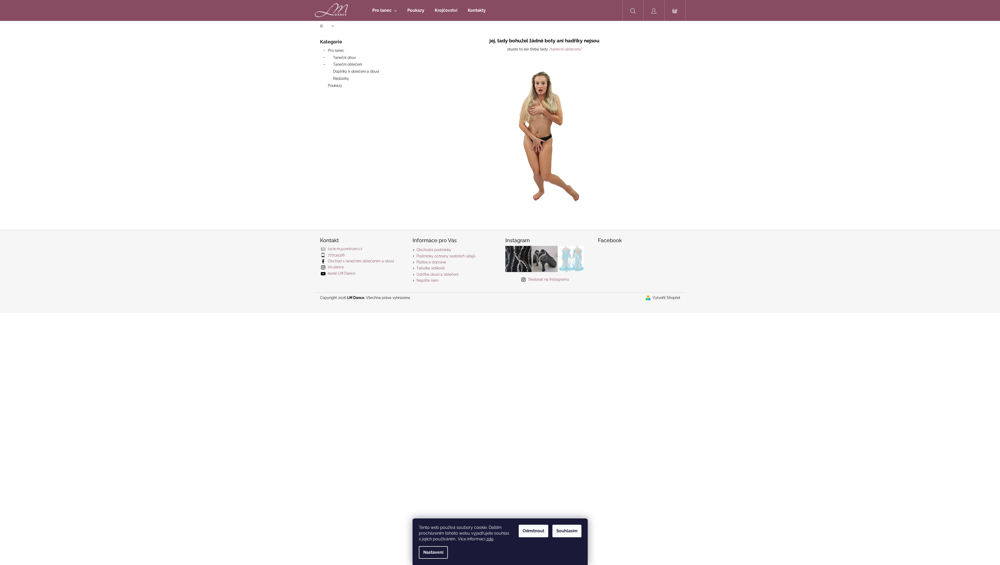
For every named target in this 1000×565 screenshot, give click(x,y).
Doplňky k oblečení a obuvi (356, 71)
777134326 (336, 255)
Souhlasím (567, 530)
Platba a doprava (431, 262)
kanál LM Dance (341, 273)
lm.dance (336, 267)
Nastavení (433, 552)
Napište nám (427, 280)
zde (489, 538)
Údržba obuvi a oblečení (437, 274)
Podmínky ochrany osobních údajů (445, 256)
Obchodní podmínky (433, 250)
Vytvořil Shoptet (666, 298)
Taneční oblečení (347, 64)
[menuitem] (384, 10)
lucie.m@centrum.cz (345, 249)
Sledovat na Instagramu (548, 279)
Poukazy (335, 85)
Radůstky (341, 78)
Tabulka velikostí (430, 268)
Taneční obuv (344, 57)
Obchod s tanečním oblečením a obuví (361, 261)
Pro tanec (336, 50)
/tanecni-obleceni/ (565, 49)
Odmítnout (533, 530)
